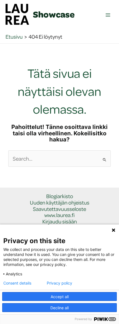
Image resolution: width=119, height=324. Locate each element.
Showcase (54, 14)
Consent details (17, 283)
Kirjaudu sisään (59, 221)
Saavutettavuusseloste (59, 209)
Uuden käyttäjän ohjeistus (59, 203)
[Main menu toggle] (108, 15)
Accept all (60, 296)
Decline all (59, 307)
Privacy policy (59, 283)
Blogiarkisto (59, 196)
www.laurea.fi (59, 215)
